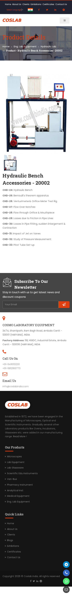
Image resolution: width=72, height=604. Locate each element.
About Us (16, 4)
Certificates (48, 4)
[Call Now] (66, 564)
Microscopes (14, 456)
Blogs (10, 540)
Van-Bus (12, 479)
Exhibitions (36, 4)
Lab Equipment (15, 462)
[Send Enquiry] (66, 589)
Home (8, 4)
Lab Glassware (15, 467)
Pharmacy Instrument (20, 484)
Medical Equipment (18, 496)
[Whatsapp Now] (66, 581)
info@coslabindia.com (16, 386)
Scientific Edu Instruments (22, 473)
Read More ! (20, 436)
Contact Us (61, 4)
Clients (25, 4)
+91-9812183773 (11, 368)
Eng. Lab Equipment (25, 46)
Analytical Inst (15, 490)
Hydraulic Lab (48, 46)
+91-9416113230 (11, 364)
